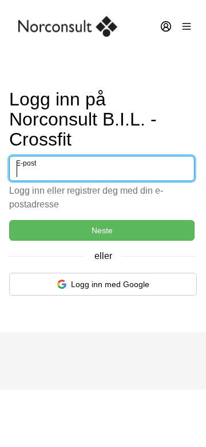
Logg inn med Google (110, 284)
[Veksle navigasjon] (186, 26)
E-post (26, 163)
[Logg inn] (166, 26)
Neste (102, 230)
